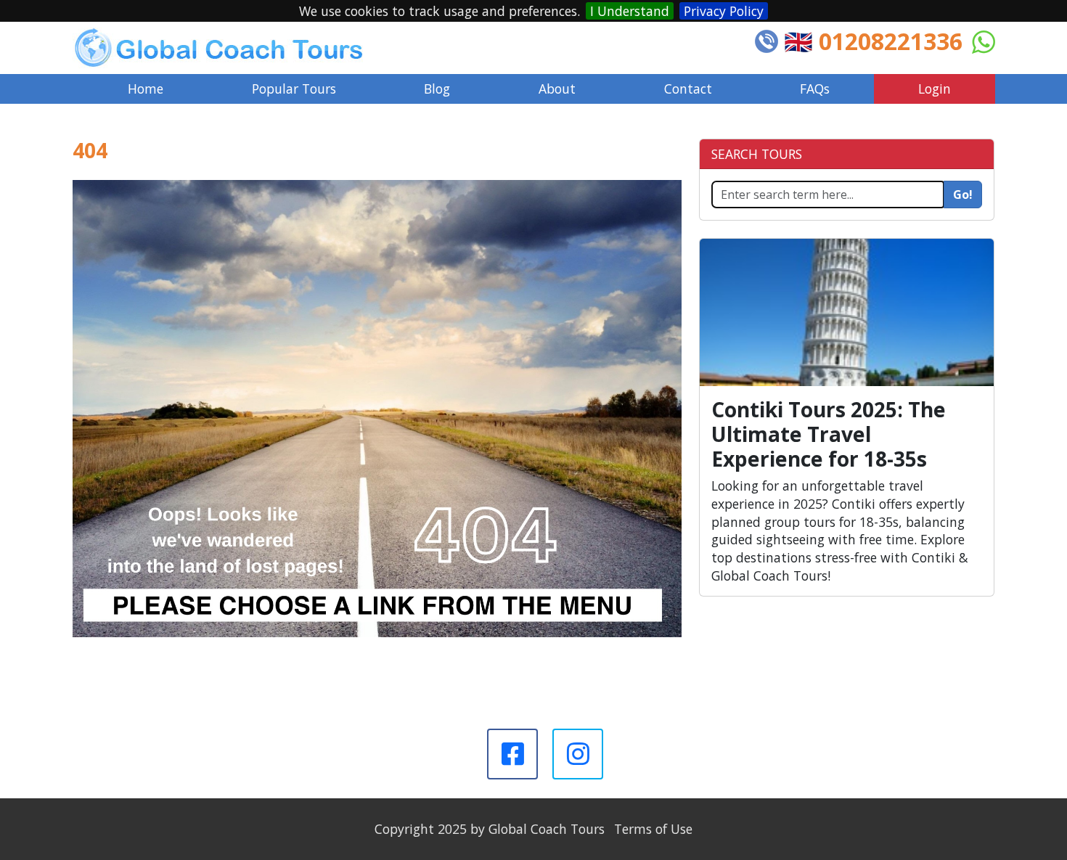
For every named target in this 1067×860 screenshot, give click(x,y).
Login (934, 88)
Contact (688, 88)
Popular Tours (294, 88)
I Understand (629, 11)
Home (145, 88)
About (557, 88)
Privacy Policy (724, 11)
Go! (963, 194)
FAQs (815, 88)
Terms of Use (653, 829)
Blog (437, 88)
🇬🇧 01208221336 (873, 41)
